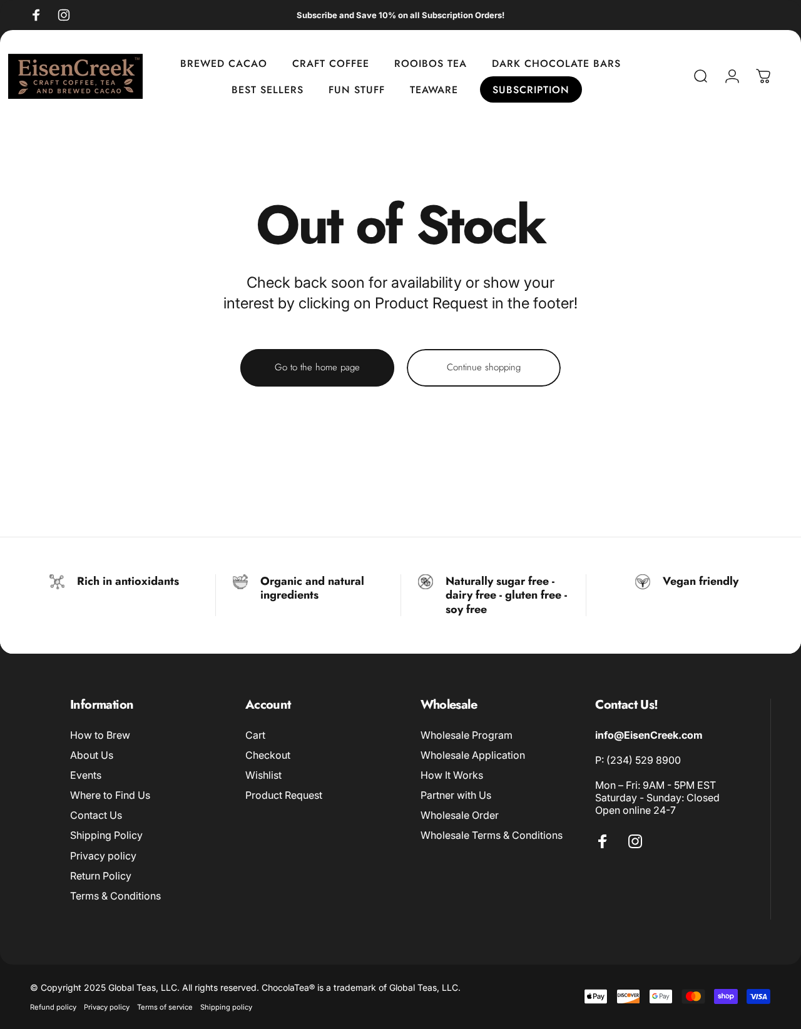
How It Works (452, 775)
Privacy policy (103, 855)
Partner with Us (456, 795)
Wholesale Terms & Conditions (492, 835)
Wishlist (263, 775)
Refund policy (53, 1007)
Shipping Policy (106, 835)
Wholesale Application (473, 755)
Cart (255, 735)
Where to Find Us (110, 795)
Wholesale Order (460, 815)
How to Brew (100, 735)
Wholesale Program (467, 735)
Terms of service (165, 1007)
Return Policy (100, 875)
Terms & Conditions (115, 896)
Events (85, 775)
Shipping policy (226, 1007)
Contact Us (96, 815)
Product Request (283, 795)
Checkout (267, 755)
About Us (91, 755)
